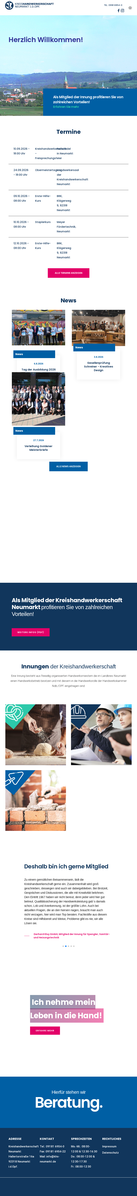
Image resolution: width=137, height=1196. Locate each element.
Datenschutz (110, 1152)
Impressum (109, 1146)
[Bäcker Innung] (35, 734)
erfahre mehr (45, 1030)
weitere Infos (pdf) (30, 632)
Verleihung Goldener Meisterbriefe (38, 448)
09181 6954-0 (55, 1146)
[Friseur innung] (101, 792)
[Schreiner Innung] (101, 822)
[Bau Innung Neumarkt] (101, 734)
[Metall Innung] (101, 812)
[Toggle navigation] (130, 8)
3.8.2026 (98, 357)
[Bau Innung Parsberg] (35, 800)
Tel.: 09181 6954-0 (113, 5)
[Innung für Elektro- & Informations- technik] (101, 772)
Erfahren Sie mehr (66, 107)
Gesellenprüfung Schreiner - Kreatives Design (98, 366)
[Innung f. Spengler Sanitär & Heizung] (101, 833)
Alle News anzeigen (68, 466)
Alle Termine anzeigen (68, 273)
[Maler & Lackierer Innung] (101, 802)
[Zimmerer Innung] (35, 838)
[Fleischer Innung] (101, 782)
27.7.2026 (38, 440)
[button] (63, 946)
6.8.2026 (38, 363)
